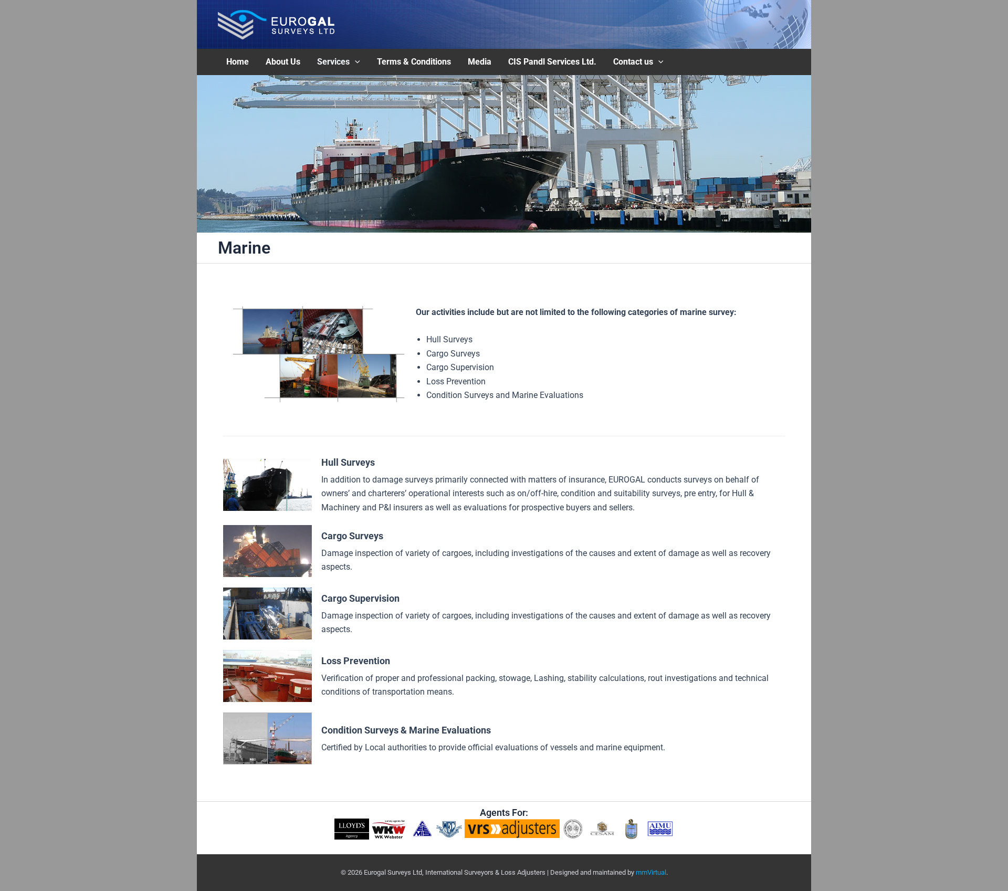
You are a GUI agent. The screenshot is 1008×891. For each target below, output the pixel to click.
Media (479, 62)
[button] (355, 62)
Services (333, 62)
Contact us (633, 62)
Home (237, 62)
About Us (283, 62)
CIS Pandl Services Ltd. (552, 62)
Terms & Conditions (414, 62)
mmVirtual (651, 872)
